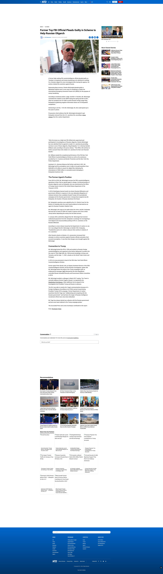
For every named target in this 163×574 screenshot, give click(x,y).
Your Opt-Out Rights (82, 570)
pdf (64, 271)
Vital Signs (70, 554)
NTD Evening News (71, 543)
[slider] (112, 35)
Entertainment (55, 552)
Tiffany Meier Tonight (72, 539)
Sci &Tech (54, 550)
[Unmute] (121, 33)
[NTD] (55, 561)
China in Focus (71, 545)
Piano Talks (70, 552)
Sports (54, 554)
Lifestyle (85, 537)
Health (54, 548)
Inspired (84, 548)
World (54, 543)
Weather (54, 547)
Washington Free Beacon (55, 282)
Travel (84, 541)
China (54, 541)
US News (47, 26)
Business (54, 545)
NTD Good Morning (71, 547)
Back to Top (161, 567)
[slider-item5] (113, 41)
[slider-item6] (114, 41)
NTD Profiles (100, 539)
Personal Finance (86, 547)
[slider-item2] (109, 41)
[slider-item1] (108, 41)
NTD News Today (71, 548)
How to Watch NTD (101, 541)
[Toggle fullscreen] (119, 37)
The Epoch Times (56, 309)
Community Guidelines (73, 338)
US (53, 539)
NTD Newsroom (48, 37)
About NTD (101, 537)
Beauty (84, 543)
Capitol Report (71, 541)
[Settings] (121, 37)
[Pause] (103, 37)
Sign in (114, 1)
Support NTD (100, 545)
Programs (70, 537)
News (41, 26)
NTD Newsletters (101, 543)
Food (84, 539)
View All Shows (71, 556)
